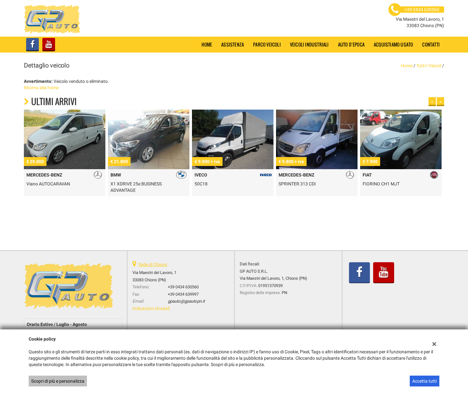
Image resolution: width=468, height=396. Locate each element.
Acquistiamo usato (393, 44)
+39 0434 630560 (183, 286)
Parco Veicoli (267, 44)
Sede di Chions (152, 264)
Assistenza (232, 44)
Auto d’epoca (351, 44)
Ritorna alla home (41, 87)
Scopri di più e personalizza (57, 381)
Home (207, 44)
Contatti (431, 44)
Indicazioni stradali (151, 308)
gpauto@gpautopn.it (186, 301)
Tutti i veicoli (428, 65)
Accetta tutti (424, 381)
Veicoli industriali (309, 44)
